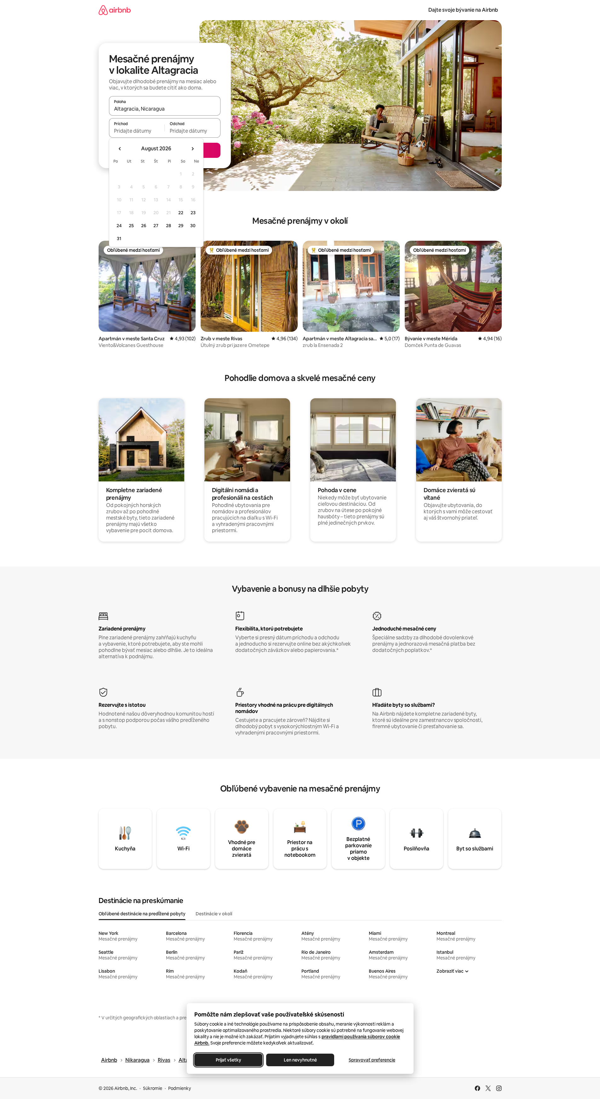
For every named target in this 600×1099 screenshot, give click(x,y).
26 (143, 225)
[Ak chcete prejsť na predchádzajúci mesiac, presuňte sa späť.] (120, 149)
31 (119, 238)
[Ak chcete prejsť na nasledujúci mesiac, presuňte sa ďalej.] (192, 149)
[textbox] (137, 131)
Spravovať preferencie (372, 1060)
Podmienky (179, 1088)
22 (180, 213)
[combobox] (164, 108)
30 (193, 225)
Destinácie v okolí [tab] (214, 914)
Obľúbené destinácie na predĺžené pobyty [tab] (142, 914)
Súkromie (152, 1088)
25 (131, 225)
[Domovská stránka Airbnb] (115, 10)
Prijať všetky (228, 1060)
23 (193, 213)
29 (180, 225)
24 (119, 225)
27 (155, 225)
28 (168, 225)
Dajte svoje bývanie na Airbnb (463, 10)
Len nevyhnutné (300, 1060)
